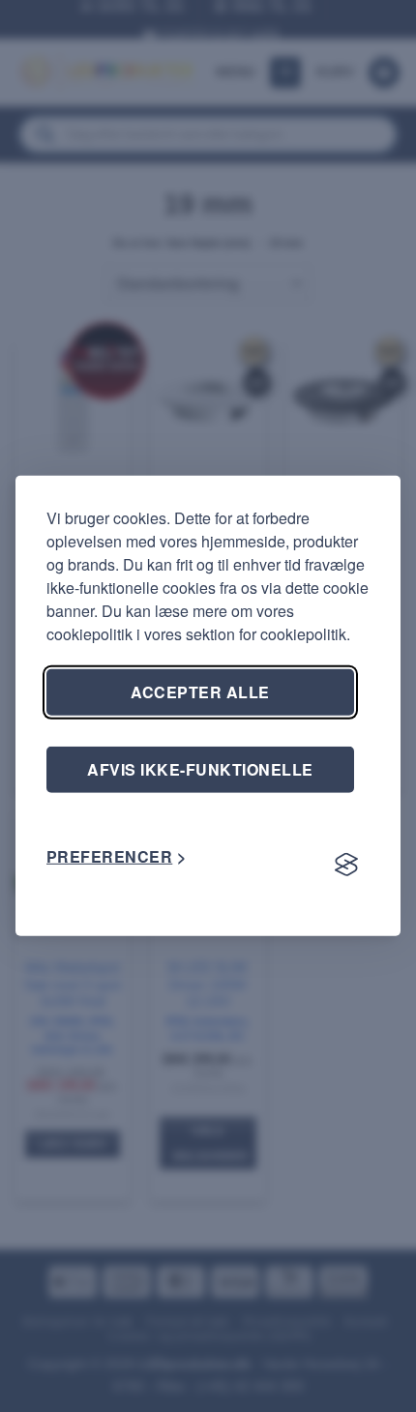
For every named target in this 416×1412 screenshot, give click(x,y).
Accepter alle (200, 692)
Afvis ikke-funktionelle (199, 769)
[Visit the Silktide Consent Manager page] (346, 864)
